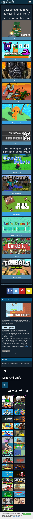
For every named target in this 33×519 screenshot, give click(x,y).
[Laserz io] (7, 419)
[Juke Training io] (7, 460)
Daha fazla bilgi (16, 516)
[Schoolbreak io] (7, 412)
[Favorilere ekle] (4, 371)
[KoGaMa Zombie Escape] (19, 433)
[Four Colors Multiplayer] (19, 412)
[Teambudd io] (7, 481)
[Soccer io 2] (7, 494)
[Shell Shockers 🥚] (19, 399)
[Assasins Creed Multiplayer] (19, 426)
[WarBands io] (19, 440)
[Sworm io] (19, 467)
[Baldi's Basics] (7, 399)
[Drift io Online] (7, 440)
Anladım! (27, 514)
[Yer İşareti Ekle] (29, 291)
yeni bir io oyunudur (10, 321)
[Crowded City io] (7, 508)
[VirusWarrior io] (19, 405)
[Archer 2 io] (19, 494)
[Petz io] (19, 446)
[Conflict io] (7, 467)
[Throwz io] (7, 501)
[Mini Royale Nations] (19, 419)
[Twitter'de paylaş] (16, 291)
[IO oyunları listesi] (7, 2)
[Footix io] (7, 453)
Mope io (4, 348)
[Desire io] (7, 446)
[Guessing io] (7, 474)
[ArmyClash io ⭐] (7, 405)
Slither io (27, 346)
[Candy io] (19, 474)
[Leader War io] (19, 501)
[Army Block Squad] (19, 487)
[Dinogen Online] (19, 460)
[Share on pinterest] (22, 291)
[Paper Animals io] (7, 426)
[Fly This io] (7, 433)
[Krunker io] (19, 481)
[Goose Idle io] (19, 453)
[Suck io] (7, 487)
